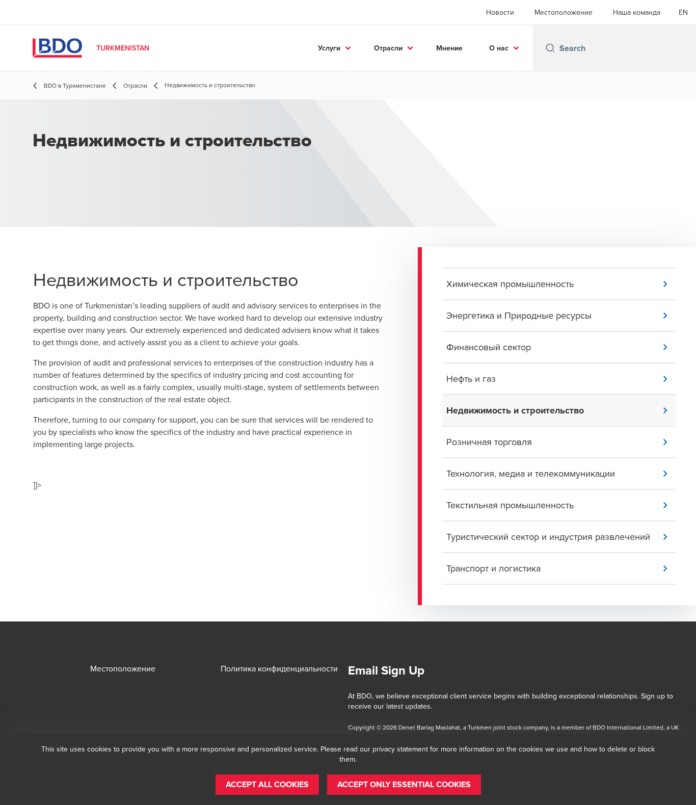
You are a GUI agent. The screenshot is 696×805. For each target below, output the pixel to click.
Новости (500, 12)
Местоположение (563, 12)
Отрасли (388, 48)
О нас (498, 48)
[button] (561, 284)
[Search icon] (550, 48)
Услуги (329, 48)
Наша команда (636, 12)
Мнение (449, 48)
